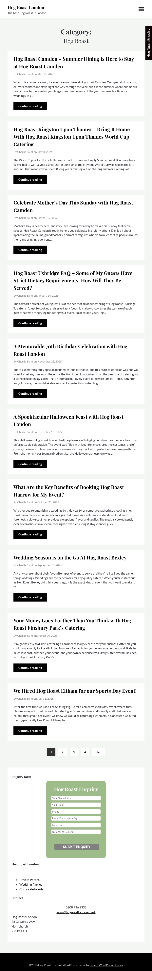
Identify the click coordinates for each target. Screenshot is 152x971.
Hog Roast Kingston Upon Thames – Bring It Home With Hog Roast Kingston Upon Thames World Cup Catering (71, 136)
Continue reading (30, 106)
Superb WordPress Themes (106, 965)
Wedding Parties (30, 884)
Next (99, 752)
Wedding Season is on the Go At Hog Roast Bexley (69, 557)
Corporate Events (31, 889)
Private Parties (29, 879)
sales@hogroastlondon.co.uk (76, 912)
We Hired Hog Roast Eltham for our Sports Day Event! (75, 690)
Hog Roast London (26, 7)
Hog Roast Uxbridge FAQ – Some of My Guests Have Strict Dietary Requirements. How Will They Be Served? (72, 280)
